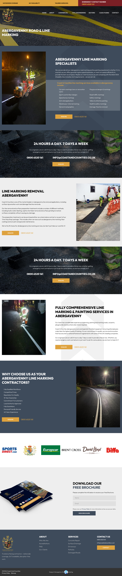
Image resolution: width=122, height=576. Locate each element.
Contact (115, 13)
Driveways (72, 547)
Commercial (63, 13)
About (51, 13)
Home (44, 13)
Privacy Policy (86, 509)
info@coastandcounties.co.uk (74, 157)
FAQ (40, 547)
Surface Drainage (74, 543)
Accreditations (44, 543)
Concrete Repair (74, 540)
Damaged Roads (74, 553)
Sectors (92, 13)
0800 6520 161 (88, 4)
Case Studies (104, 13)
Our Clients (43, 550)
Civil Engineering (79, 13)
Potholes (71, 550)
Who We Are (43, 540)
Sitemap (13, 573)
